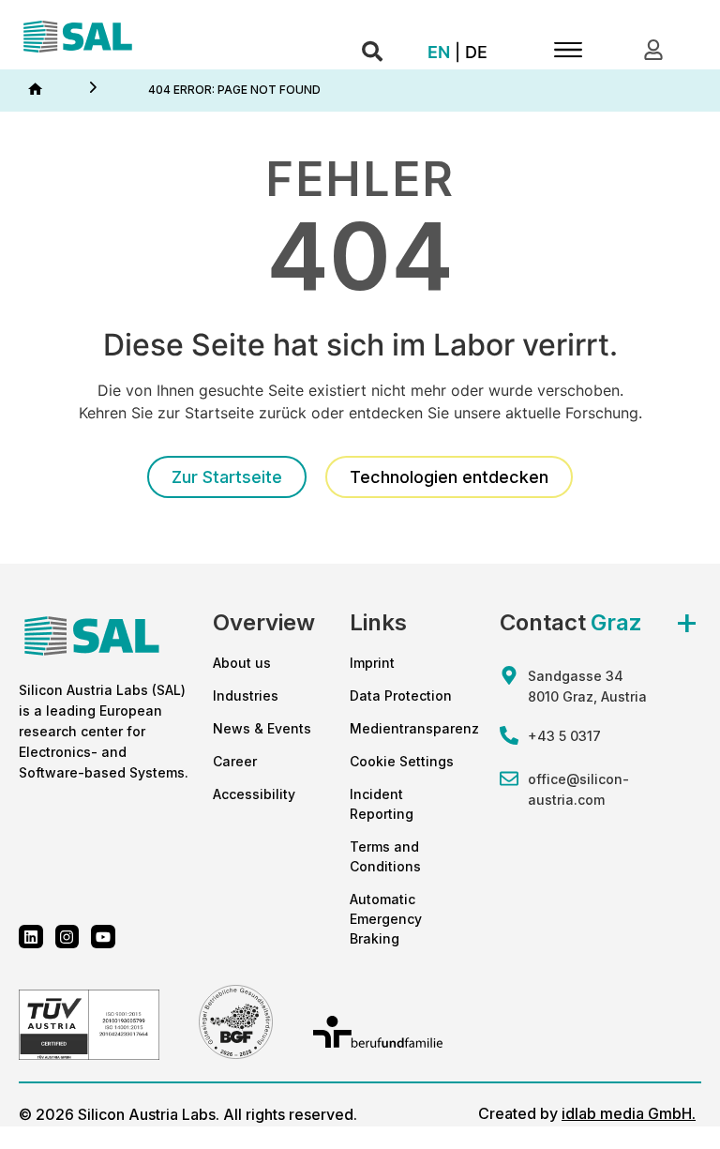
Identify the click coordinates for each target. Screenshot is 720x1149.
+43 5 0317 (564, 736)
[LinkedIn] (31, 937)
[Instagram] (67, 937)
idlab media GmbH (627, 1113)
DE (476, 52)
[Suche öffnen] (372, 52)
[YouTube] (103, 937)
